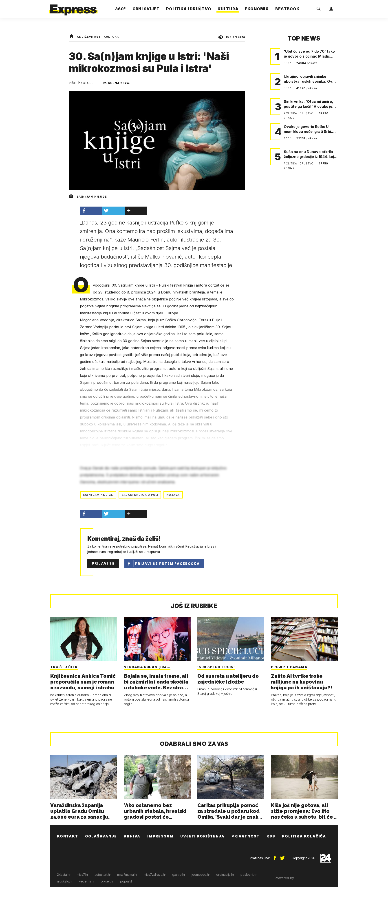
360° (288, 63)
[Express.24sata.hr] (73, 7)
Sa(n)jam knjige (98, 494)
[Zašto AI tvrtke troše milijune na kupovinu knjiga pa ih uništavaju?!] (304, 639)
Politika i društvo (299, 113)
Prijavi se (103, 563)
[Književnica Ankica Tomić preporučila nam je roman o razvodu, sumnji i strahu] (83, 639)
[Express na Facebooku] (275, 856)
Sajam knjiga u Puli (140, 494)
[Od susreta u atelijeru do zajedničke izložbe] (230, 639)
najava (173, 494)
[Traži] (318, 9)
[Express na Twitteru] (282, 856)
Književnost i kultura (98, 36)
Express (86, 82)
